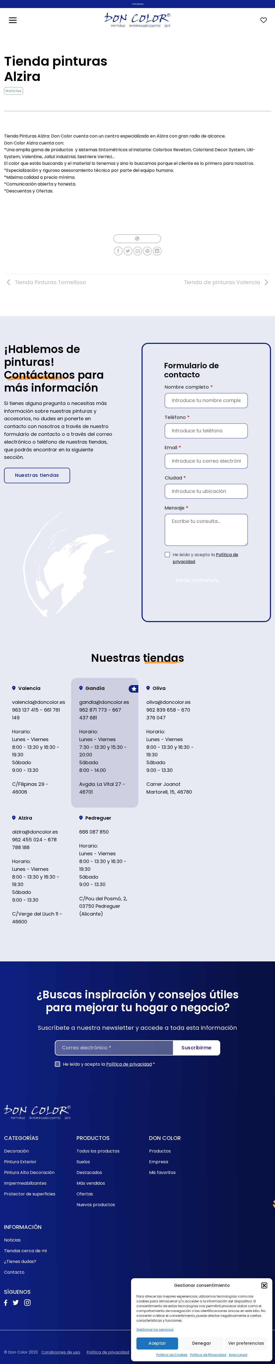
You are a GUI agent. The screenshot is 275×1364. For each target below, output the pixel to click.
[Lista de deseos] (263, 20)
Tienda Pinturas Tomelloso (50, 282)
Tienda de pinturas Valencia (222, 282)
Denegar (201, 1343)
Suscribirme (197, 1047)
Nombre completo (189, 387)
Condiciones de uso (60, 1352)
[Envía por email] (137, 251)
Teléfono (177, 417)
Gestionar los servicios (154, 1329)
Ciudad (175, 477)
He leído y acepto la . (205, 558)
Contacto (137, 4)
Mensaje (176, 507)
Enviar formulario (197, 580)
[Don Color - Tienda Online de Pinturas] (137, 20)
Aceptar (157, 1343)
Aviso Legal (238, 1354)
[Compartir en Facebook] (118, 251)
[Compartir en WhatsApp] (137, 238)
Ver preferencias (246, 1343)
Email (173, 447)
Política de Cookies (171, 1354)
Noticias (13, 91)
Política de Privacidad (208, 1354)
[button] (264, 1285)
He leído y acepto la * (109, 1064)
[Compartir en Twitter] (128, 251)
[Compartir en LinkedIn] (157, 251)
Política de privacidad (129, 1064)
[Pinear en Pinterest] (147, 251)
